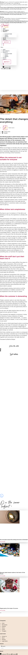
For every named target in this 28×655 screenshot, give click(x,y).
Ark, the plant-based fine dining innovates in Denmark (14, 539)
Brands (6, 36)
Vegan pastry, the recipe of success (9, 608)
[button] (9, 47)
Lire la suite (2, 541)
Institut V (6, 42)
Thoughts (5, 133)
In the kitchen (8, 34)
